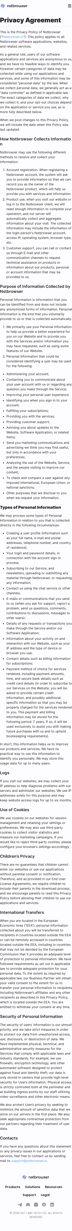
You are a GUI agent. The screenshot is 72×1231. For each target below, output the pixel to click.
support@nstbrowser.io (29, 1161)
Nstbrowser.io (12, 37)
